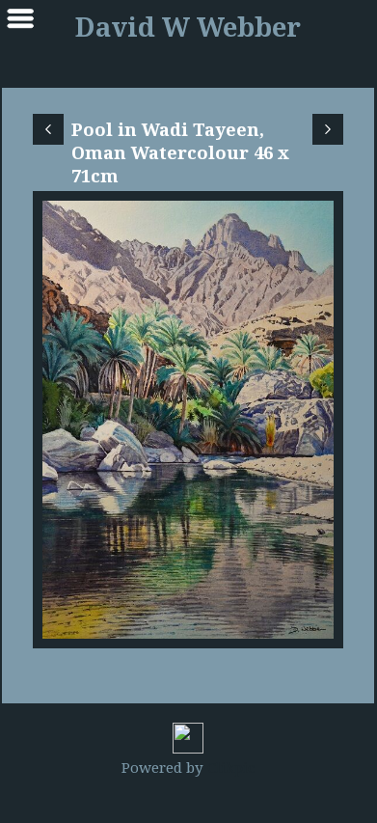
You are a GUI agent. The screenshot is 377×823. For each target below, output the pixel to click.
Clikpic (231, 767)
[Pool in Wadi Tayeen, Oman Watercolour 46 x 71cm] (188, 419)
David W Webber (188, 26)
